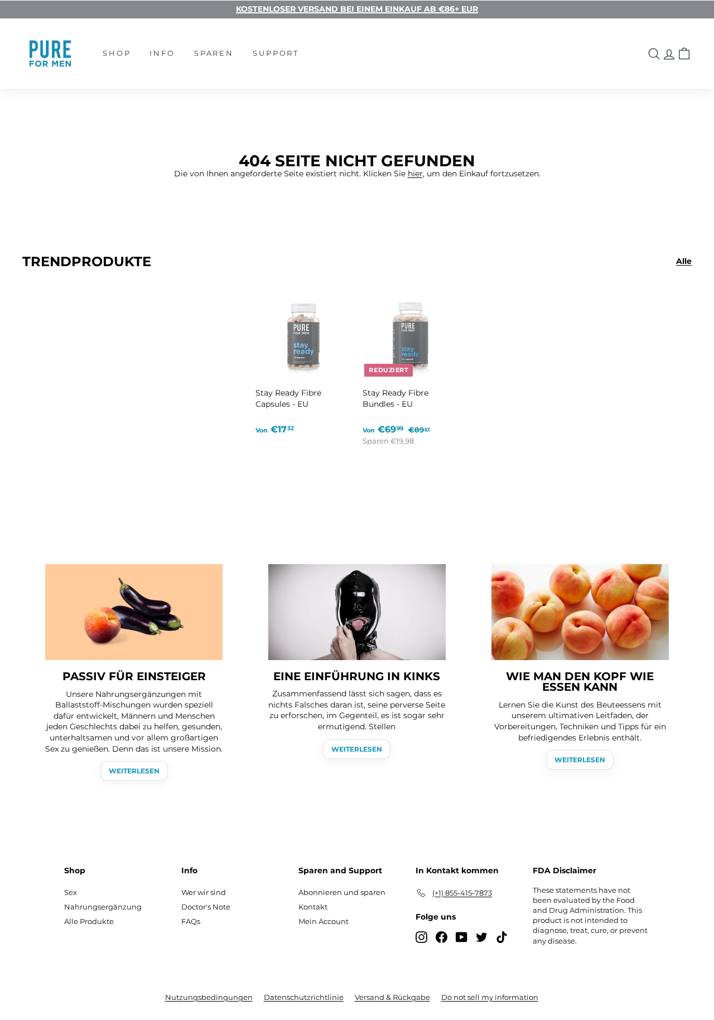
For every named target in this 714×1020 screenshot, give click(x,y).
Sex (70, 892)
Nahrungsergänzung (103, 906)
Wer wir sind (203, 892)
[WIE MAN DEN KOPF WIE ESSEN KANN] (580, 612)
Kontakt (312, 906)
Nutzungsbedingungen (209, 997)
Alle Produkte (89, 921)
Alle (684, 261)
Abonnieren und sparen (341, 892)
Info (162, 53)
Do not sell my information (489, 997)
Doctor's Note (205, 906)
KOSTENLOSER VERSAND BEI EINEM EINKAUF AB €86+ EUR (357, 9)
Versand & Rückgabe (392, 997)
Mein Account (323, 921)
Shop (117, 53)
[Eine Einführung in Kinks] (357, 612)
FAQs (190, 921)
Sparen (214, 53)
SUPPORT (276, 53)
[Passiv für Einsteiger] (134, 612)
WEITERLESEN (134, 771)
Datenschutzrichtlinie (304, 997)
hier (415, 174)
